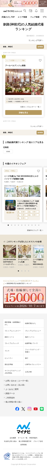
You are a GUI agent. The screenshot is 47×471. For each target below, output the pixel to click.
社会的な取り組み (10, 441)
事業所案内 (33, 438)
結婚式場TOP (26, 281)
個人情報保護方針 (25, 441)
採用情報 (23, 445)
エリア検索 (22, 17)
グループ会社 (38, 441)
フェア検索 (34, 17)
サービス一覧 (22, 438)
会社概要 (13, 438)
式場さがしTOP (8, 17)
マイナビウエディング (11, 281)
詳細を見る (23, 112)
